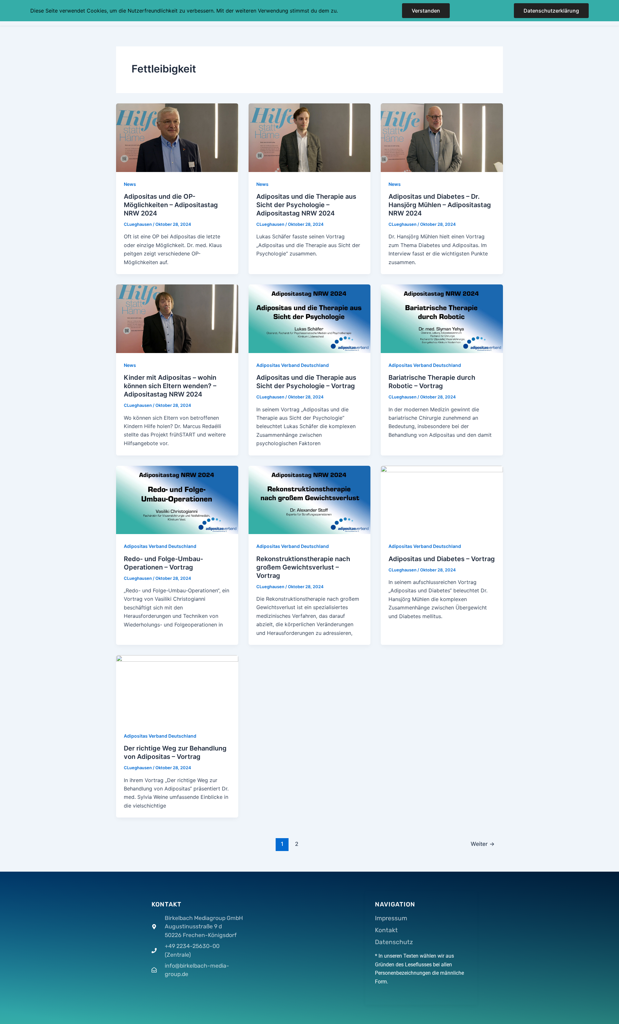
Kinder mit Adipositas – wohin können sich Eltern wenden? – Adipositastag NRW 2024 (170, 386)
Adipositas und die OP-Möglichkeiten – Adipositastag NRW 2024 (171, 205)
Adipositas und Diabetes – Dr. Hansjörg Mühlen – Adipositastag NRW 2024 (439, 205)
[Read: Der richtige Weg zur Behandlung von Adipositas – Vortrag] (177, 689)
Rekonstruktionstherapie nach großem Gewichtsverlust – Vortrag (303, 567)
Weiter (483, 843)
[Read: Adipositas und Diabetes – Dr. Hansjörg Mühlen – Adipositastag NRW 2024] (442, 137)
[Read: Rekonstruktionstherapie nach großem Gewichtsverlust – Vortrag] (310, 499)
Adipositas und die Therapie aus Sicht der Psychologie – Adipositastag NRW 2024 (306, 205)
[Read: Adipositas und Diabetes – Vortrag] (442, 499)
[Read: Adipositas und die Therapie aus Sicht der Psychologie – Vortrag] (310, 318)
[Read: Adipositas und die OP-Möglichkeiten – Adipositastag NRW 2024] (177, 137)
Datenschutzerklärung (551, 10)
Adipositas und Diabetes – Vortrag (441, 559)
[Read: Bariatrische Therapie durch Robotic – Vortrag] (442, 318)
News (130, 184)
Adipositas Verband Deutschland (292, 365)
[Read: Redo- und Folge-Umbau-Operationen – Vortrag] (177, 499)
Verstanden (426, 10)
